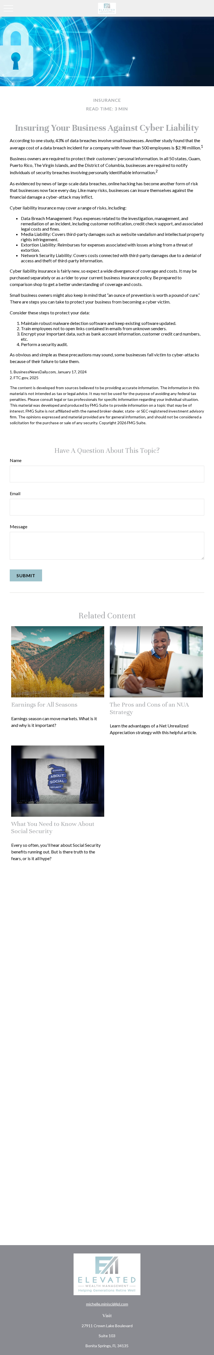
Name (15, 460)
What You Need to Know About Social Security (52, 827)
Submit (25, 575)
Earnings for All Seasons (44, 704)
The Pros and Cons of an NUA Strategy (149, 708)
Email (15, 493)
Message (18, 526)
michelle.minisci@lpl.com (107, 1304)
